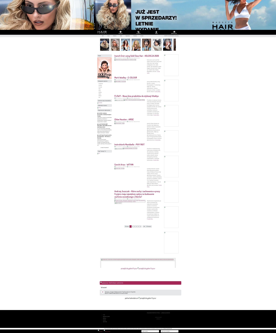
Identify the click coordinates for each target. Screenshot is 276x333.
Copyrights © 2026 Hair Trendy (153, 312)
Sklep (121, 35)
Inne (99, 97)
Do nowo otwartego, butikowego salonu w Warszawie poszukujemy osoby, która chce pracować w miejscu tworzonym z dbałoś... (104, 128)
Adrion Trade (120, 100)
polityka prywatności (165, 312)
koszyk (166, 35)
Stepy (100, 88)
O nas (108, 35)
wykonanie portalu (158, 317)
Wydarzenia (101, 83)
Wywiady (100, 87)
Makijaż (100, 95)
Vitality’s (119, 203)
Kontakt (141, 35)
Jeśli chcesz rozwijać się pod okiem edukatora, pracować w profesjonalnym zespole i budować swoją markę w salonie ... (104, 117)
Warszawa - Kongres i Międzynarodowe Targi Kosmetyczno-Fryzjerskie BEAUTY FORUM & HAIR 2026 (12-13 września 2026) (120, 292)
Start (103, 35)
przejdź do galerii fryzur (129, 268)
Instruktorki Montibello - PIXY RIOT (129, 144)
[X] (171, 328)
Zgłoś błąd (105, 321)
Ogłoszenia (128, 35)
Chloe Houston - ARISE (124, 119)
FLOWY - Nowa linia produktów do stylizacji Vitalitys (136, 96)
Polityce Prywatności (167, 328)
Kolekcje (100, 92)
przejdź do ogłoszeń (105, 147)
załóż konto (171, 35)
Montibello (120, 148)
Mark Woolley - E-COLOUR (125, 77)
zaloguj (177, 35)
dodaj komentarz (137, 58)
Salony (100, 93)
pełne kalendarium (132, 298)
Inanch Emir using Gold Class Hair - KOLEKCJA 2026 (136, 55)
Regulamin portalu (106, 316)
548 (144, 226)
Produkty (100, 85)
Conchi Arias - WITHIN (123, 164)
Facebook (135, 35)
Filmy (100, 90)
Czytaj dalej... (157, 91)
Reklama (114, 35)
